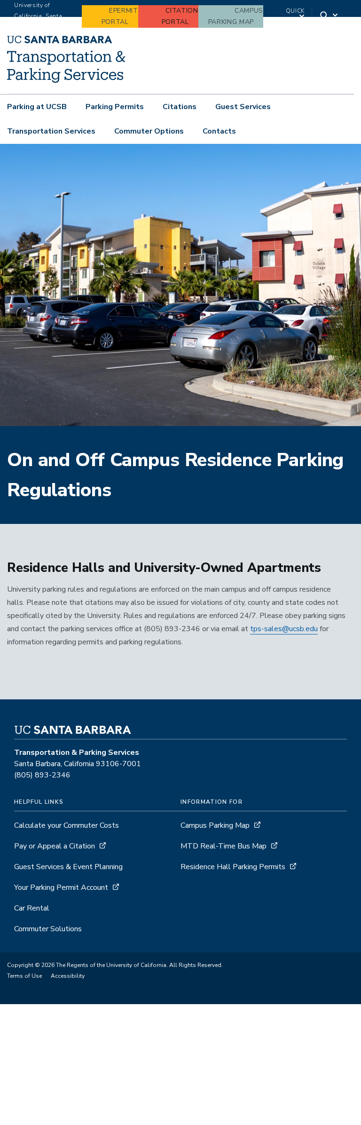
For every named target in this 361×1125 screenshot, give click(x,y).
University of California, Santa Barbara (38, 16)
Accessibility (68, 976)
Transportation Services (51, 131)
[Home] (66, 80)
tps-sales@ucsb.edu (284, 629)
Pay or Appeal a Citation (54, 846)
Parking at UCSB (37, 107)
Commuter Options (149, 131)
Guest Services (243, 107)
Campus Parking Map (215, 825)
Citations (179, 107)
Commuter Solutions (48, 929)
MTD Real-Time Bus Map (223, 846)
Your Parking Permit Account (61, 887)
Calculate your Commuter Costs (66, 825)
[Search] (329, 16)
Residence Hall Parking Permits (232, 867)
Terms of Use (24, 976)
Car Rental (31, 908)
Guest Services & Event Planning (68, 867)
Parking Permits (115, 107)
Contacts (219, 131)
